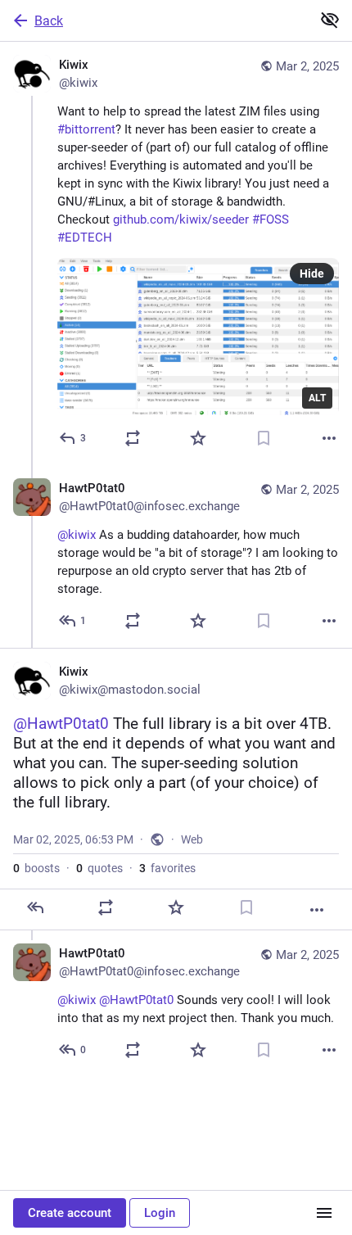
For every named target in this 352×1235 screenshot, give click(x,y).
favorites (167, 868)
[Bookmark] (263, 438)
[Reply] (35, 907)
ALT (317, 398)
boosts (36, 868)
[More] (329, 438)
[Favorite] (198, 438)
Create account (69, 1213)
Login (159, 1213)
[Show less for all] (330, 19)
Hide (312, 273)
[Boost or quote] (132, 438)
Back (48, 21)
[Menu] (324, 1213)
